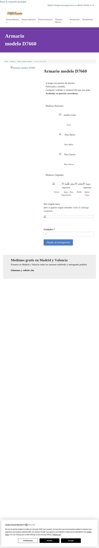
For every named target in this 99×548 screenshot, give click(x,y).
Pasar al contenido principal (13, 1)
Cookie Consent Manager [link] (14, 525)
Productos (12, 61)
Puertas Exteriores (45, 19)
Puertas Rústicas (12, 19)
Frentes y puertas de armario (24, 61)
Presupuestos (87, 19)
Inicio (6, 61)
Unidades (49, 229)
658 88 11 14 (88, 5)
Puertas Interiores (29, 19)
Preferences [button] (57, 535)
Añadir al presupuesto (58, 242)
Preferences (28, 541)
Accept (71, 541)
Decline (49, 541)
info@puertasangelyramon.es (65, 5)
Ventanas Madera (58, 20)
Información (75, 19)
